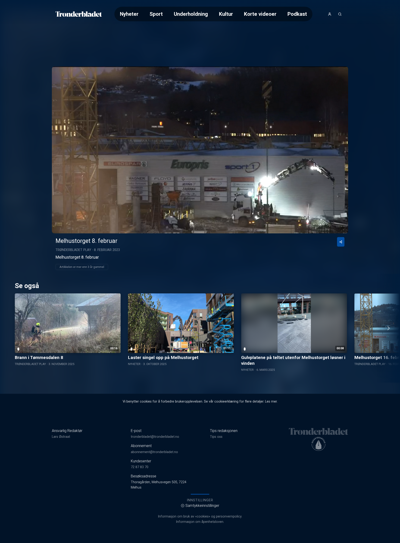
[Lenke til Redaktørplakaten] (318, 444)
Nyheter (129, 14)
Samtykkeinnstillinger (202, 505)
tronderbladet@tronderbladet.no (155, 437)
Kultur (226, 14)
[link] (79, 14)
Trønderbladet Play (73, 250)
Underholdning (191, 14)
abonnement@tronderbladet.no (154, 452)
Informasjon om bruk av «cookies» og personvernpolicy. (200, 516)
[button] (200, 150)
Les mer (271, 401)
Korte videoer (260, 14)
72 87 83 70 (139, 467)
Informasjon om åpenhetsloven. (200, 522)
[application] (200, 150)
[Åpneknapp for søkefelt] (339, 14)
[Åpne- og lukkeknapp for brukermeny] (329, 14)
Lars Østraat (61, 437)
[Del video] (340, 242)
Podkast (297, 14)
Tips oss (216, 437)
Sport (156, 14)
